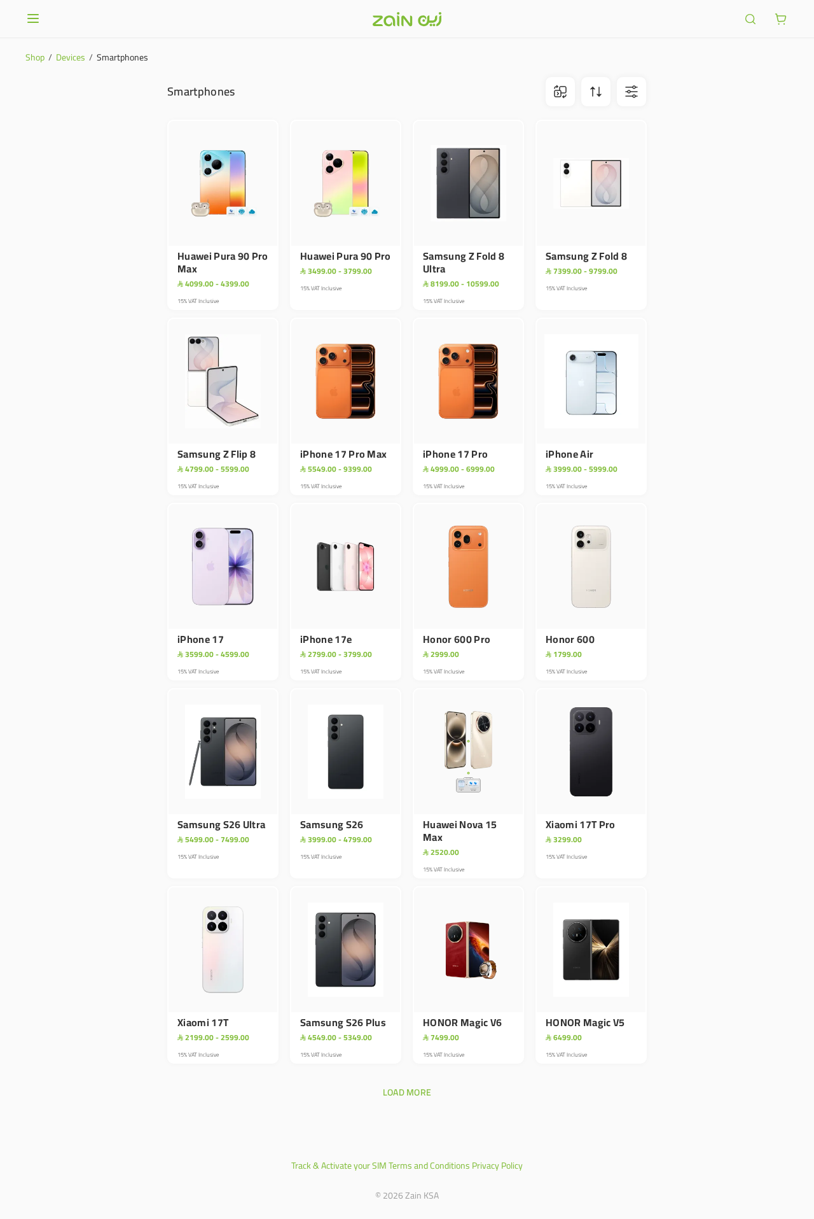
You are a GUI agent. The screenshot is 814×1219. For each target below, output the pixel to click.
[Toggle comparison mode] (560, 91)
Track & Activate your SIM (339, 1165)
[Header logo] (407, 19)
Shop (35, 57)
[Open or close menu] (33, 18)
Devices (70, 57)
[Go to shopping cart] (781, 19)
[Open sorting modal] (596, 91)
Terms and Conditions (429, 1165)
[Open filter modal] (631, 91)
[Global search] (750, 19)
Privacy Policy (497, 1165)
